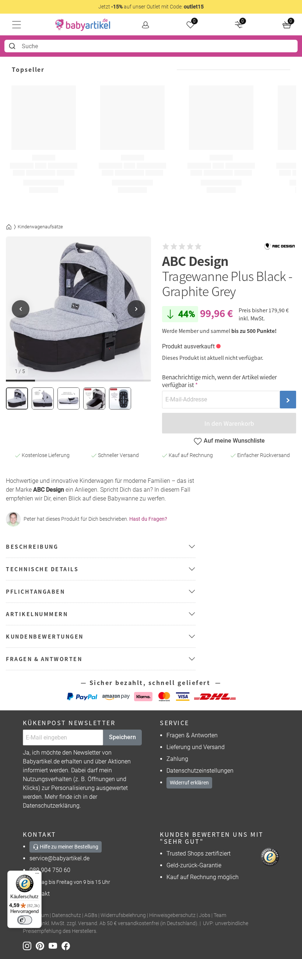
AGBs (90, 915)
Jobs (204, 915)
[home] (82, 24)
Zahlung (177, 758)
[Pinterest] (42, 945)
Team (220, 915)
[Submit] (13, 46)
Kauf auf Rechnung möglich (202, 877)
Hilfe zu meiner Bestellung (68, 847)
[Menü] (37, 875)
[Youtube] (55, 945)
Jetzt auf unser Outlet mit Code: (151, 7)
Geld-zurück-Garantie (193, 865)
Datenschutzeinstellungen (199, 770)
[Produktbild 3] (68, 398)
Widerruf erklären (189, 783)
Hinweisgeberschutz (172, 915)
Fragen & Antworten (192, 735)
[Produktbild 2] (43, 398)
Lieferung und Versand (195, 747)
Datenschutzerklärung (51, 805)
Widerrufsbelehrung (123, 915)
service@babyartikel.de (59, 858)
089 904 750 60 (49, 870)
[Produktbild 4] (94, 398)
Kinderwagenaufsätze (40, 226)
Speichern (122, 737)
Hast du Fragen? (148, 519)
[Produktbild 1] (17, 398)
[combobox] (151, 46)
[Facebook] (67, 945)
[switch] (24, 920)
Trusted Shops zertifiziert (198, 853)
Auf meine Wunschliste (234, 440)
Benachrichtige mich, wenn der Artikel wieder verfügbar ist (219, 381)
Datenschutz (66, 915)
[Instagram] (29, 945)
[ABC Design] (279, 246)
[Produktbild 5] (120, 398)
